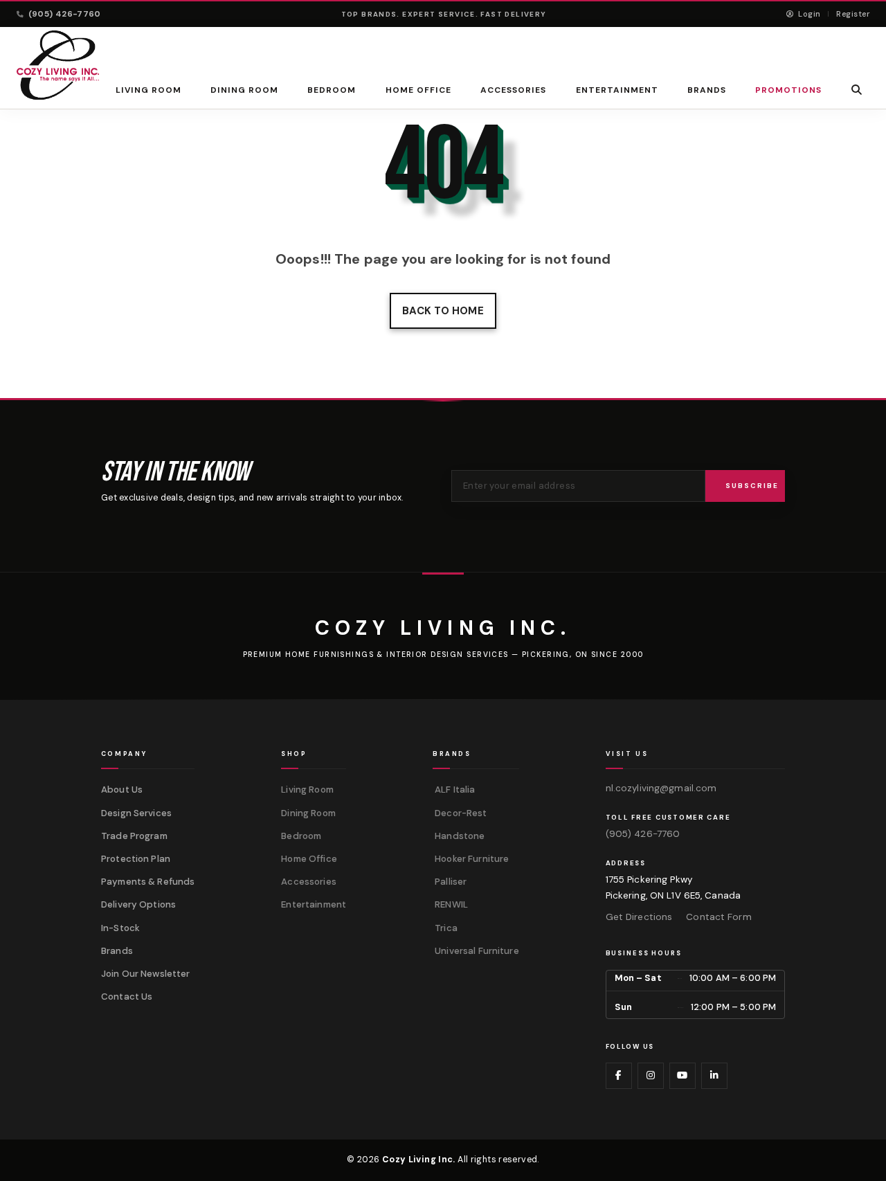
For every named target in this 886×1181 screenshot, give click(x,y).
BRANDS (706, 90)
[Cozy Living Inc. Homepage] (58, 65)
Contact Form (718, 917)
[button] (857, 90)
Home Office (418, 90)
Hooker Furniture (471, 859)
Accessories (514, 90)
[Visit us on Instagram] (651, 1076)
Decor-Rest (460, 813)
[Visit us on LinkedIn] (714, 1076)
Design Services (136, 813)
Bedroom (332, 90)
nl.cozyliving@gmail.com (661, 788)
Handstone (459, 836)
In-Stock (120, 928)
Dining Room (244, 90)
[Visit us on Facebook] (619, 1076)
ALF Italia (454, 789)
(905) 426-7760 (64, 13)
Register (852, 14)
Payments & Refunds (148, 881)
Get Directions (639, 917)
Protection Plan (135, 859)
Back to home (442, 311)
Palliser (450, 881)
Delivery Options (138, 904)
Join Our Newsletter (145, 974)
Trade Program (134, 836)
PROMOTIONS (789, 90)
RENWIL (450, 904)
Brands (117, 951)
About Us (122, 789)
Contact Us (126, 996)
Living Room (148, 90)
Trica (445, 928)
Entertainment (617, 90)
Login (808, 14)
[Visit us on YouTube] (682, 1076)
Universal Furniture (476, 951)
